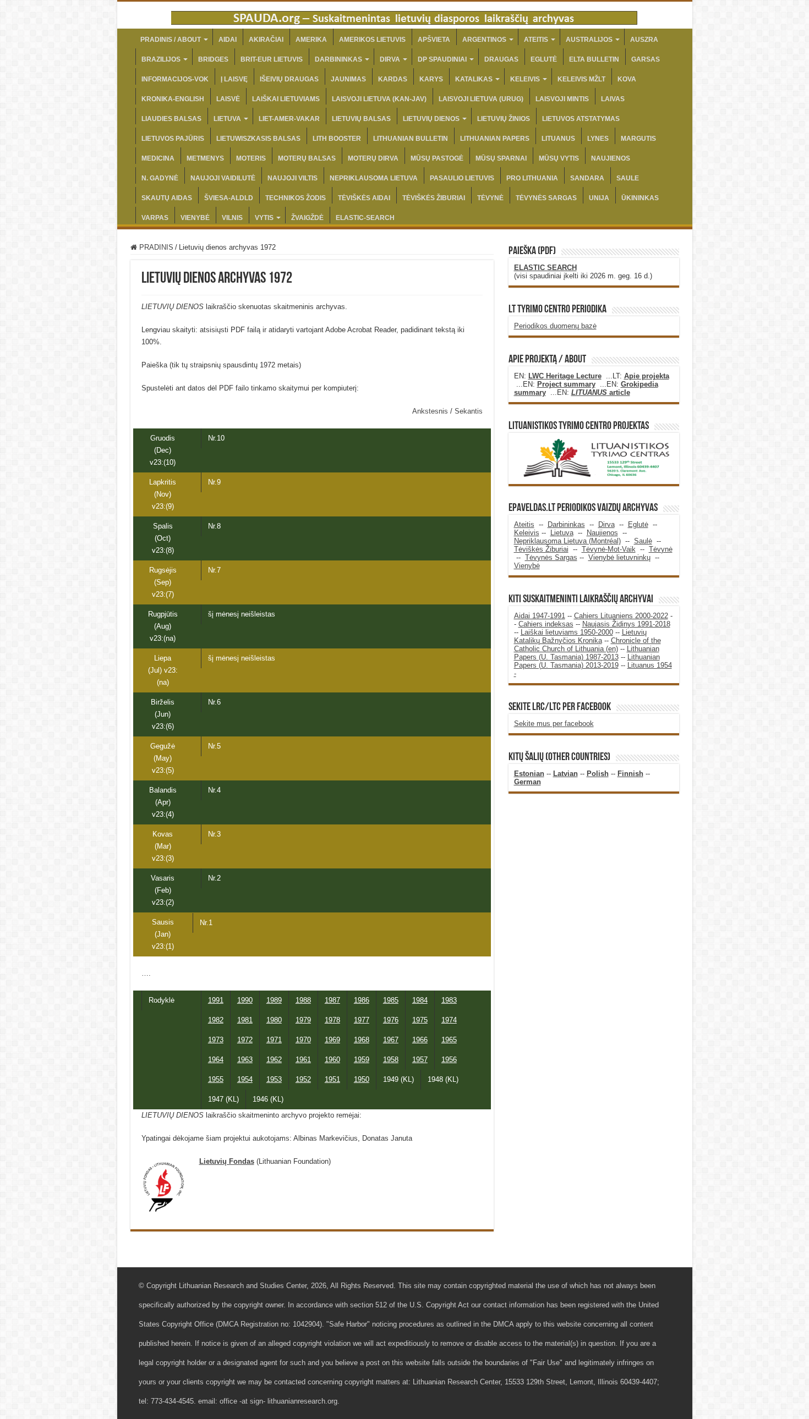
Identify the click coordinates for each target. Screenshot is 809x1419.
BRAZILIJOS (161, 59)
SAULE (627, 178)
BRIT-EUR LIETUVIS (271, 59)
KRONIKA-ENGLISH (172, 99)
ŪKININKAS (640, 198)
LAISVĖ (228, 99)
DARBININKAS (338, 59)
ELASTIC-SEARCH (365, 218)
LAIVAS (613, 99)
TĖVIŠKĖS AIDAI (364, 198)
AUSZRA (644, 39)
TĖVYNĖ (490, 198)
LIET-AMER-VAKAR (289, 119)
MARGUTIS (638, 138)
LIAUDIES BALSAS (171, 119)
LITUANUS (558, 138)
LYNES (598, 138)
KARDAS (392, 79)
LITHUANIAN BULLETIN (410, 138)
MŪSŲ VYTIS (559, 158)
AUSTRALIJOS (589, 39)
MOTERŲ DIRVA (373, 158)
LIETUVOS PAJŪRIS (172, 138)
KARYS (431, 79)
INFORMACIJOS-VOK (175, 79)
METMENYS (205, 158)
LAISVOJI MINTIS (562, 99)
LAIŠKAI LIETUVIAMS (286, 99)
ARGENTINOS (484, 39)
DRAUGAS (501, 59)
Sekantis (469, 411)
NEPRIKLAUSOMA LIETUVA (374, 178)
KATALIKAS (474, 79)
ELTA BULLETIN (594, 59)
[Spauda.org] (404, 16)
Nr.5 (214, 746)
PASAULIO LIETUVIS (462, 178)
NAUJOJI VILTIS (292, 178)
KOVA (626, 79)
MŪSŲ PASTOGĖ (437, 158)
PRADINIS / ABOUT (170, 39)
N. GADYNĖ (159, 178)
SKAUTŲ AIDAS (166, 198)
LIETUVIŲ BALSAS (361, 119)
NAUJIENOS (610, 158)
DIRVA (390, 59)
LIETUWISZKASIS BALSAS (258, 138)
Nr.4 (214, 790)
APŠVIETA (434, 39)
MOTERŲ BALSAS (307, 158)
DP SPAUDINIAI (442, 59)
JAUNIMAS (348, 79)
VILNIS (232, 218)
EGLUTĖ (544, 59)
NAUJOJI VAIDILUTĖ (222, 178)
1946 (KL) (268, 1099)
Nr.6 (214, 702)
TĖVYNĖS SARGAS (546, 198)
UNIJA (599, 198)
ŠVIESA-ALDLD (228, 198)
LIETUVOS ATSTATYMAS (581, 119)
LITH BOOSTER (337, 138)
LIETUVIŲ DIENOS (431, 119)
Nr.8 (214, 526)
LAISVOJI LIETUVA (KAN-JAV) (379, 99)
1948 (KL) (443, 1079)
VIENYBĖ (195, 218)
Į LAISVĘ (234, 79)
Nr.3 (214, 834)
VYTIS (264, 218)
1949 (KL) (398, 1079)
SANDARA (587, 178)
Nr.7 (214, 570)
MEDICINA (157, 158)
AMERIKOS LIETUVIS (372, 39)
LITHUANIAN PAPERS (494, 138)
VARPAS (154, 218)
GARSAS (645, 59)
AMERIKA (311, 39)
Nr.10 (216, 438)
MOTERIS (251, 158)
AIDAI (227, 39)
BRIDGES (213, 59)
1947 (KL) (223, 1099)
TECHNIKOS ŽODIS (295, 198)
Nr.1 (206, 923)
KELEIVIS (525, 79)
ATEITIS (536, 39)
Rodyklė (161, 1000)
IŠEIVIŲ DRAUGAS (289, 79)
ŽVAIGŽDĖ (307, 218)
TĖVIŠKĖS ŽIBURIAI (433, 198)
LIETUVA (227, 119)
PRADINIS (155, 247)
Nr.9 (214, 482)
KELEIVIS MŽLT (581, 79)
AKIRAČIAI (266, 39)
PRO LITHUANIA (532, 178)
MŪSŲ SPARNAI (501, 158)
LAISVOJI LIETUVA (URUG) (481, 99)
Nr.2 (214, 878)
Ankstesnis (431, 411)
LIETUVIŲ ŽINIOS (503, 119)
